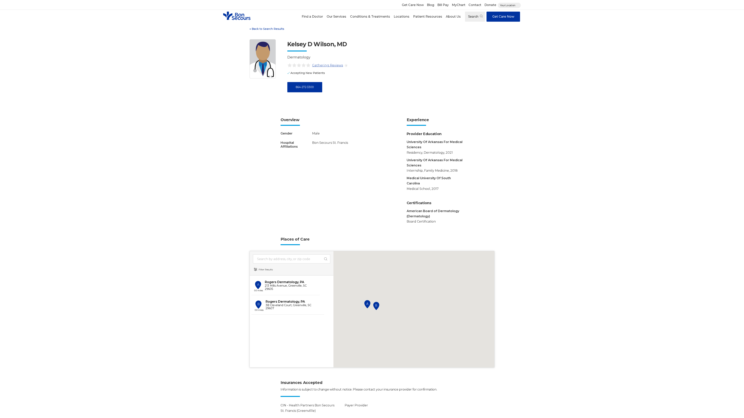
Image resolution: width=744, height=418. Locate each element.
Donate (490, 5)
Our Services (336, 16)
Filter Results (266, 269)
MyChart (458, 5)
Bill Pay (443, 5)
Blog (430, 5)
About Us (453, 16)
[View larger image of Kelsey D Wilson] (263, 59)
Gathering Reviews (327, 65)
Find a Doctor (312, 16)
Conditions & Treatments (370, 16)
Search (473, 16)
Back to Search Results (267, 29)
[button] (312, 16)
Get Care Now (413, 5)
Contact (474, 5)
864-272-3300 (305, 87)
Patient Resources (427, 16)
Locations (401, 16)
